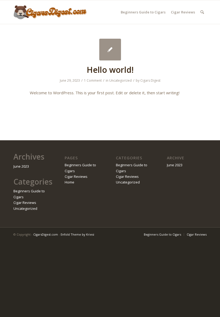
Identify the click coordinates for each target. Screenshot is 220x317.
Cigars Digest (150, 80)
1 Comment (93, 80)
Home (69, 182)
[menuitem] (143, 12)
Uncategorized (120, 80)
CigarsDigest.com (45, 234)
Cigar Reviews (24, 202)
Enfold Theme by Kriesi (77, 234)
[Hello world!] (110, 49)
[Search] (202, 12)
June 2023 (21, 166)
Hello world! (110, 69)
